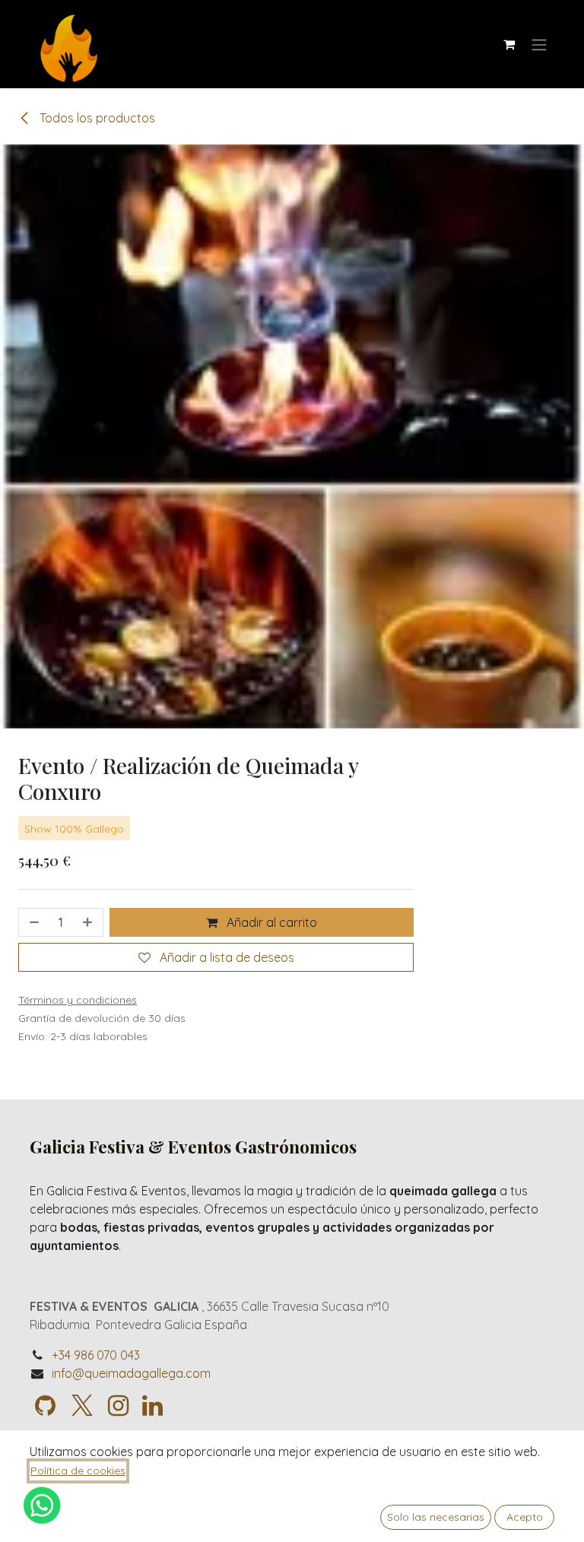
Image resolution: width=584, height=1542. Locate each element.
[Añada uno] (89, 922)
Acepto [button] (524, 1517)
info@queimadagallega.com (131, 1373)
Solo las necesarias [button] (435, 1517)
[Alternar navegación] (539, 44)
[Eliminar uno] (32, 922)
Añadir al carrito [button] (270, 922)
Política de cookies (77, 1470)
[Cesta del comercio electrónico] (509, 44)
